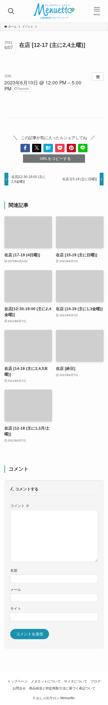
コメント (19, 506)
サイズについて (75, 681)
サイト (15, 609)
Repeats (23, 88)
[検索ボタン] (11, 11)
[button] (25, 148)
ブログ (96, 681)
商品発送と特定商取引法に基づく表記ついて (62, 688)
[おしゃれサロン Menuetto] (54, 11)
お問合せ (19, 688)
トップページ (17, 681)
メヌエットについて (46, 681)
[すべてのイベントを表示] (98, 76)
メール (15, 590)
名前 (13, 571)
